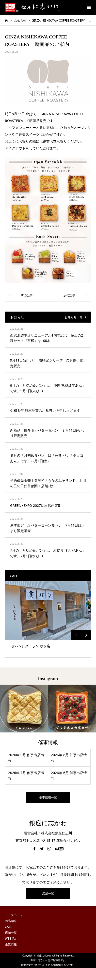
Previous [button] (76, 635)
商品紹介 (11, 921)
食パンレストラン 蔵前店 (30, 646)
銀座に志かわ (48, 823)
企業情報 (11, 944)
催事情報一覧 (48, 797)
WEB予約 (11, 938)
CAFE (8, 927)
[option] (48, 619)
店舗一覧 (48, 893)
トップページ (14, 915)
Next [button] (86, 635)
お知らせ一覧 (73, 317)
